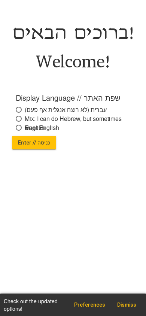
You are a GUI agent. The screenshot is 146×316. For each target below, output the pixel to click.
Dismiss (126, 305)
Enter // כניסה (34, 143)
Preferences (89, 305)
